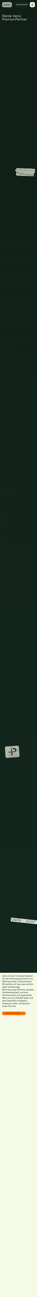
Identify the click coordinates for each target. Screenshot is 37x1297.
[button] (32, 4)
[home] (7, 5)
